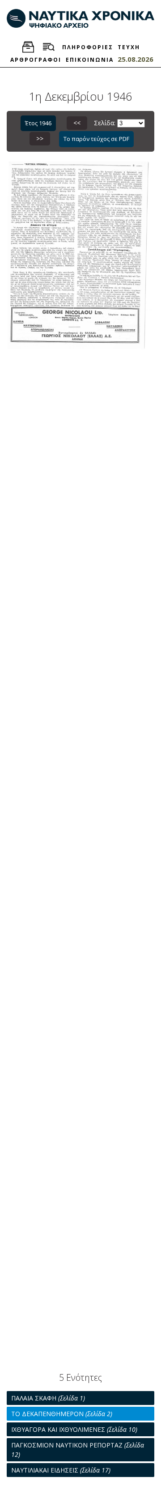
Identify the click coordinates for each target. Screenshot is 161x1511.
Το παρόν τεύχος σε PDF (96, 139)
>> (39, 138)
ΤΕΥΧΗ (129, 47)
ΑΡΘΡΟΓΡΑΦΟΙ (35, 60)
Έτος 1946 (38, 123)
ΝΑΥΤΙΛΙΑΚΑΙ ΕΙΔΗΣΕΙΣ (60, 1470)
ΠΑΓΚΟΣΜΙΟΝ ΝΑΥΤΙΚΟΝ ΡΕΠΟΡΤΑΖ (77, 1450)
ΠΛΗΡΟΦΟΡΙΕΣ (87, 47)
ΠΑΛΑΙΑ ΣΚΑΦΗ (48, 1398)
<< (76, 123)
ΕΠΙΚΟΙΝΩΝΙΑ (90, 60)
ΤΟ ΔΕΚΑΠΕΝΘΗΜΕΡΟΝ (61, 1413)
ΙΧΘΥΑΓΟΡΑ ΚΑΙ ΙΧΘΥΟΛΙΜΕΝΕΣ (74, 1429)
